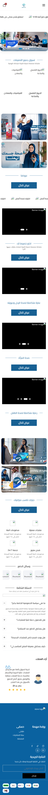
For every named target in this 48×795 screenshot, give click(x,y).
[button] (26, 229)
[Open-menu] (43, 5)
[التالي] (44, 41)
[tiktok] (37, 746)
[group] (35, 83)
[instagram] (43, 746)
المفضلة (20, 738)
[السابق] (3, 41)
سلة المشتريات (18, 735)
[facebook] (32, 746)
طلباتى (21, 731)
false (43, 750)
